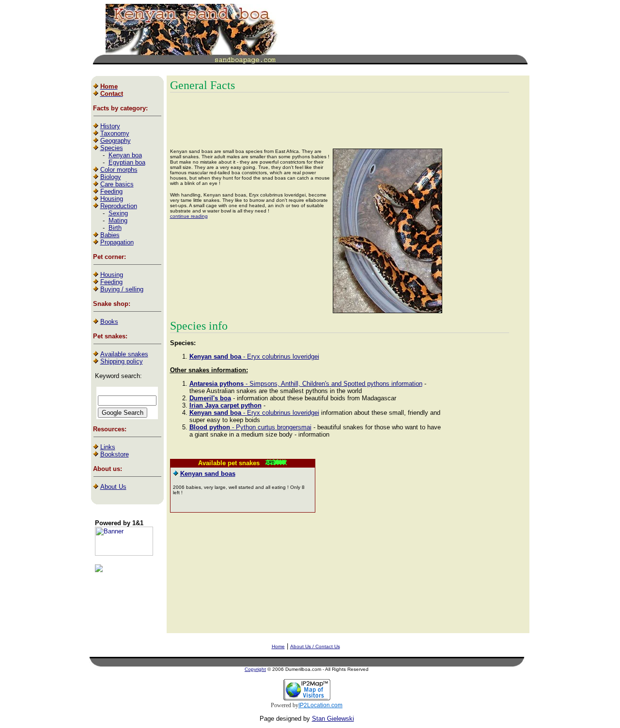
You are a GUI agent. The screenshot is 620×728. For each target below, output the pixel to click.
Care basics (117, 184)
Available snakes (124, 354)
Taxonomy (114, 133)
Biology (110, 177)
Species (111, 148)
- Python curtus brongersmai (250, 427)
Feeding (111, 191)
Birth (115, 227)
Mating (117, 220)
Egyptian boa (126, 162)
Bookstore (114, 454)
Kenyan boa (125, 155)
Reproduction (118, 206)
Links (107, 447)
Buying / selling (121, 289)
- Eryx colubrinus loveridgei (254, 356)
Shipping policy (121, 361)
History (110, 126)
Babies (110, 235)
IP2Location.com (320, 705)
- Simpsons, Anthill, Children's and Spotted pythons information (305, 383)
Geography (115, 140)
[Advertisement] (401, 32)
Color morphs (119, 169)
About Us (113, 486)
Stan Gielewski (333, 718)
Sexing (118, 213)
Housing (111, 198)
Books (109, 321)
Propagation (117, 242)
